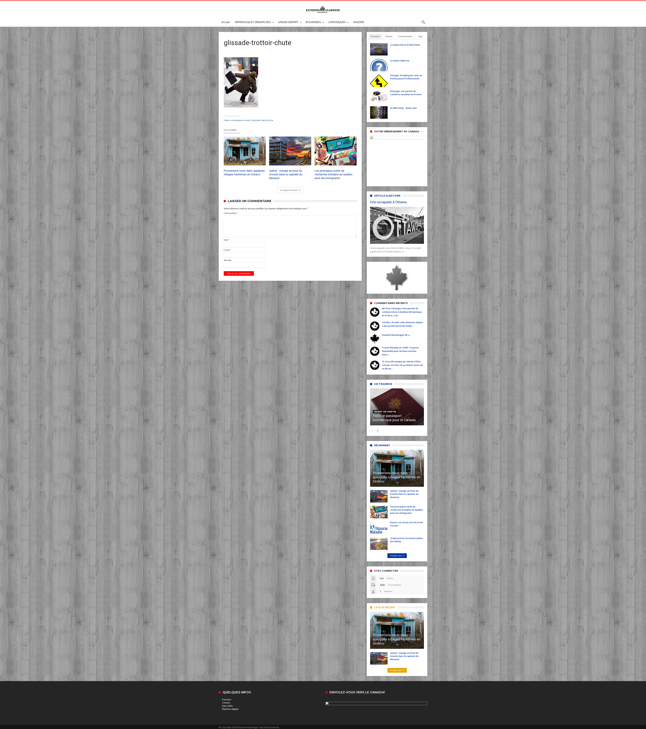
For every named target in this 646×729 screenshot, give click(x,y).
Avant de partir (385, 411)
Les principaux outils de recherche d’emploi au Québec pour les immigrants (334, 174)
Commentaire (231, 213)
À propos (226, 699)
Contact (226, 702)
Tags (420, 36)
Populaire (375, 36)
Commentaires (405, 36)
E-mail (227, 250)
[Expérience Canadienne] (323, 5)
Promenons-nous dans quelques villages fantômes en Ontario (244, 172)
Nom (226, 240)
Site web (227, 260)
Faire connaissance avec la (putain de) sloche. (249, 118)
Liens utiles (227, 705)
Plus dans (230, 130)
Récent (389, 36)
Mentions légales (230, 709)
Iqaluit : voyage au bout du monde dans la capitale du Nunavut (285, 174)
